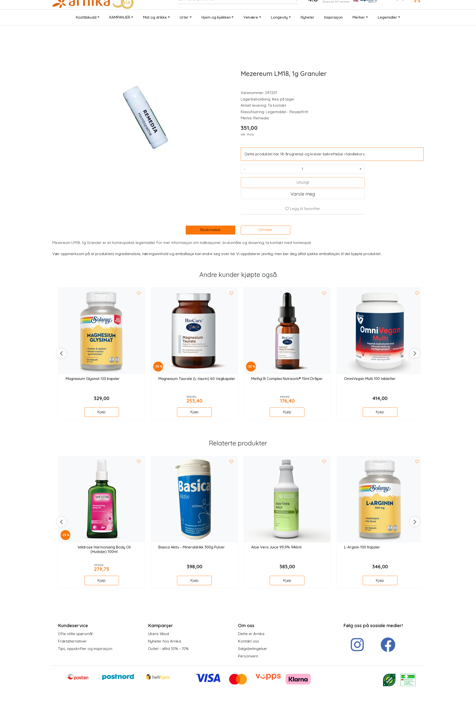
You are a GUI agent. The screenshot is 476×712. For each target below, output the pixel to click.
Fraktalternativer (72, 641)
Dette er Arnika (251, 633)
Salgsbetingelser (252, 648)
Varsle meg (303, 194)
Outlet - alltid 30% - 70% (168, 648)
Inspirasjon (333, 17)
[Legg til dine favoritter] (139, 293)
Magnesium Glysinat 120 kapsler (93, 378)
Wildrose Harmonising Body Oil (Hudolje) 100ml (104, 549)
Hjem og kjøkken (216, 17)
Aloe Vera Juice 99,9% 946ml (276, 547)
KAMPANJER (119, 17)
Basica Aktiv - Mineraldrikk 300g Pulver (191, 547)
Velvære (250, 17)
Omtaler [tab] (266, 229)
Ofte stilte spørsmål (75, 633)
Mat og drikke (155, 17)
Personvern (248, 656)
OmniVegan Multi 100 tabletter (370, 378)
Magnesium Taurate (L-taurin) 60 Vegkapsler (196, 378)
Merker (359, 17)
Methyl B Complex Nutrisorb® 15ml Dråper (287, 378)
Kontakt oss (248, 641)
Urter (184, 17)
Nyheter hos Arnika (164, 641)
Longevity (279, 17)
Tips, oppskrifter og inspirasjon (85, 648)
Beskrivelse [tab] (210, 229)
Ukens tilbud (158, 633)
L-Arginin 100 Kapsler (362, 547)
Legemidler (387, 17)
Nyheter (307, 17)
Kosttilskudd (86, 17)
